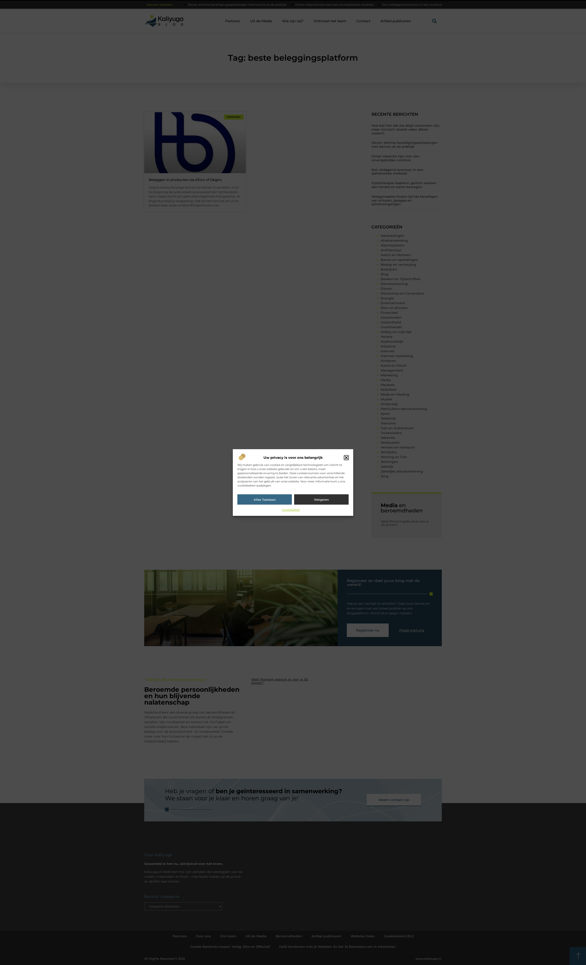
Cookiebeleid (291, 509)
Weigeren (321, 499)
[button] (346, 457)
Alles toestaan (265, 499)
